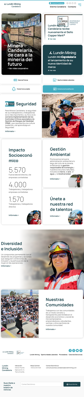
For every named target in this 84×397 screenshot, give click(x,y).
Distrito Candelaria (58, 7)
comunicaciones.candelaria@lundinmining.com (61, 368)
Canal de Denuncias (75, 355)
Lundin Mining (35, 355)
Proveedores (63, 355)
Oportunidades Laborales (49, 355)
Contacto (72, 7)
